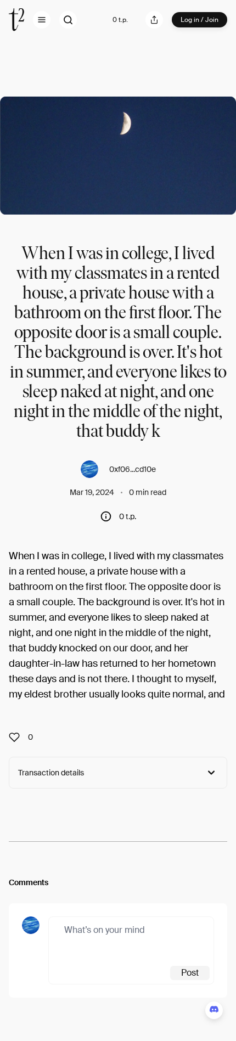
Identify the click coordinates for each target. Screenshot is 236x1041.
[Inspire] (17, 737)
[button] (41, 20)
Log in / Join (199, 19)
